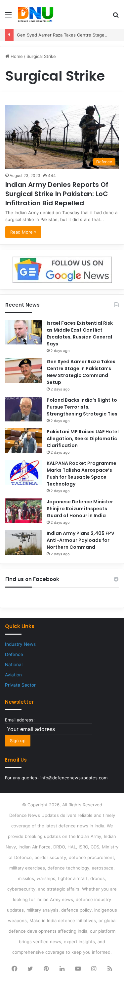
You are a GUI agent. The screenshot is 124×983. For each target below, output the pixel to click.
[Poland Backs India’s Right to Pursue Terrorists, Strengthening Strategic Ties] (23, 409)
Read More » (23, 232)
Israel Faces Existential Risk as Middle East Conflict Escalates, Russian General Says (80, 333)
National (13, 664)
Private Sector (20, 685)
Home (16, 56)
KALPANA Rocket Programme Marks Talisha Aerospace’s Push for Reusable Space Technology (81, 473)
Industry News (20, 644)
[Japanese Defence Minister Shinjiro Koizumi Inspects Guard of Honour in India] (23, 510)
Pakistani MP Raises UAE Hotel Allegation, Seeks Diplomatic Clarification (83, 438)
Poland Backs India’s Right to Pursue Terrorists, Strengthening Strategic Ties (82, 407)
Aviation (13, 674)
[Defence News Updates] (36, 14)
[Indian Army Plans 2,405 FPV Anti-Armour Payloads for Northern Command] (23, 542)
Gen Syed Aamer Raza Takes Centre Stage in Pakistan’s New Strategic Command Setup (81, 372)
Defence (14, 654)
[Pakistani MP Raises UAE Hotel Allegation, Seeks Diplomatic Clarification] (23, 440)
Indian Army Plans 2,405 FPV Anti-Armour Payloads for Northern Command (80, 540)
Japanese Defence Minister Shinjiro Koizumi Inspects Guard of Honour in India (80, 508)
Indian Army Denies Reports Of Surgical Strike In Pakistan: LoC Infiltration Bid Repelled (56, 194)
